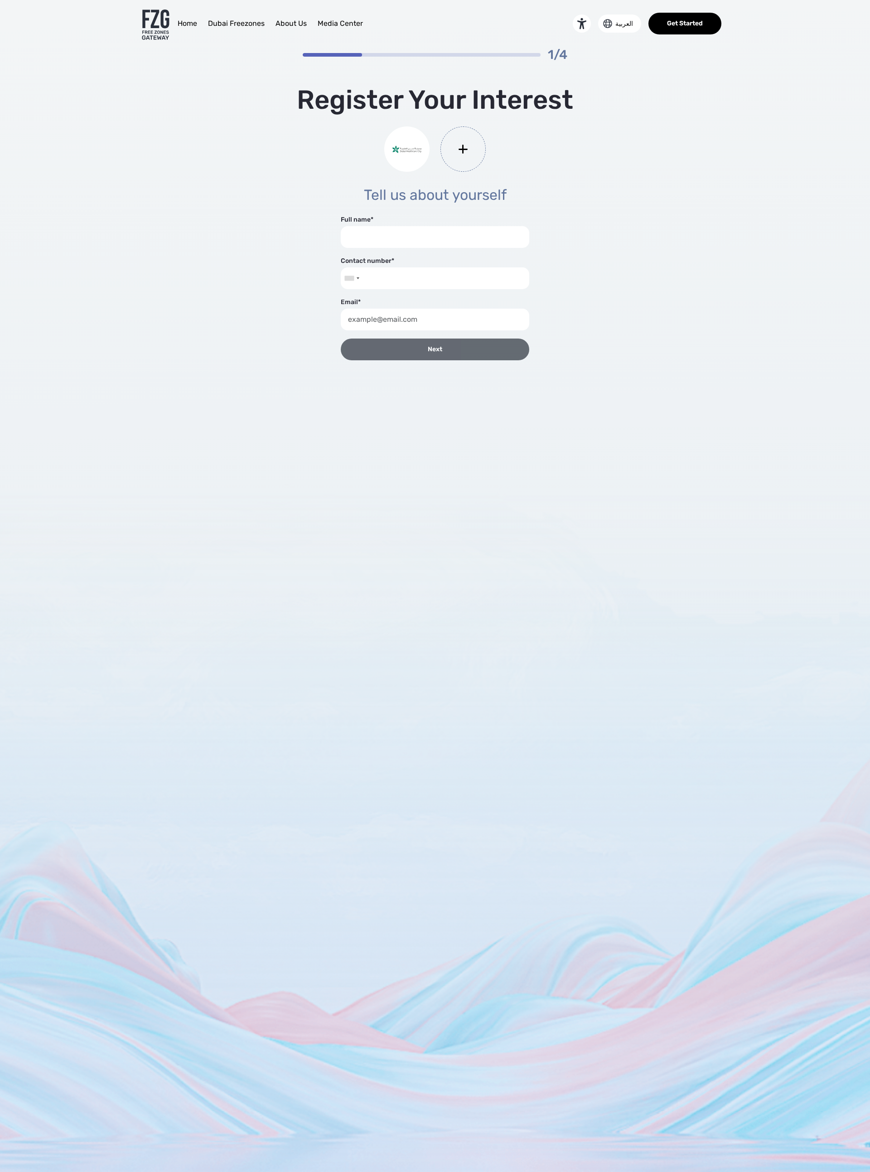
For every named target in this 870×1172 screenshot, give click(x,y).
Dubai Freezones (236, 23)
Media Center (340, 23)
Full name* (357, 219)
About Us (291, 23)
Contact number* (367, 261)
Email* (351, 302)
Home (187, 23)
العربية (624, 24)
